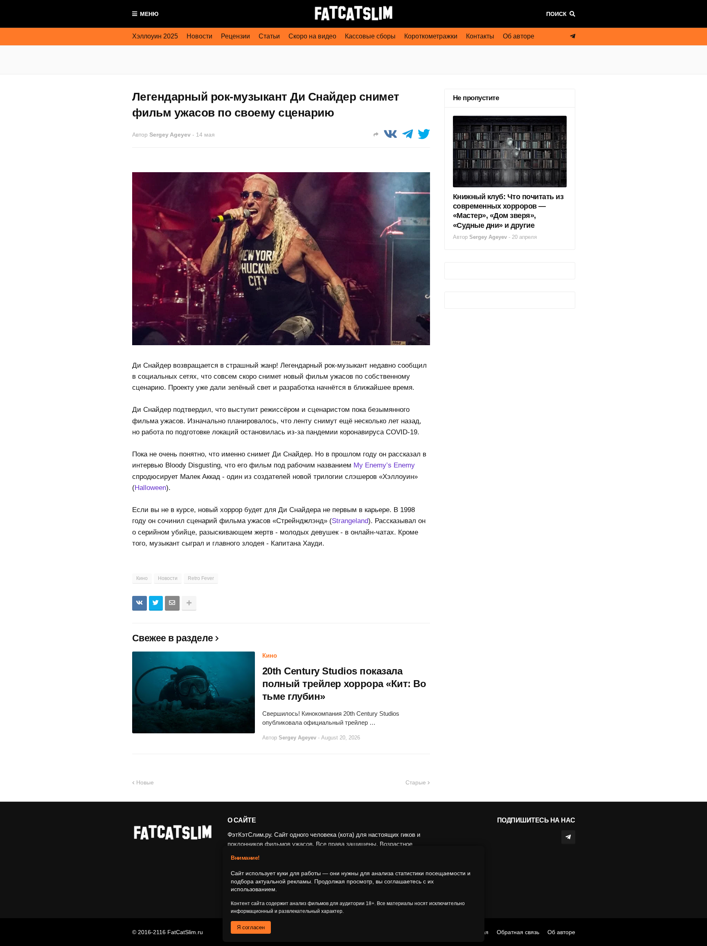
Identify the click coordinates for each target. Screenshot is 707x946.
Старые (415, 782)
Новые (145, 782)
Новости (199, 36)
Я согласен (251, 927)
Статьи (269, 36)
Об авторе (518, 36)
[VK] (390, 134)
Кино (142, 578)
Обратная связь (518, 932)
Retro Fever (201, 578)
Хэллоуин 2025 (155, 36)
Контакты (480, 36)
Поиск (556, 14)
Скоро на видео (312, 36)
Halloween (150, 488)
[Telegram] (407, 134)
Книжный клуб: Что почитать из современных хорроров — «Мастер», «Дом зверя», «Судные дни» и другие (508, 211)
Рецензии (235, 36)
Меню (149, 14)
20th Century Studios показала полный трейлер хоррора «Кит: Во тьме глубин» (344, 683)
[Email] (172, 603)
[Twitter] (424, 134)
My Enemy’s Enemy (384, 465)
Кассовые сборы (370, 36)
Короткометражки (430, 36)
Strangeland (350, 521)
